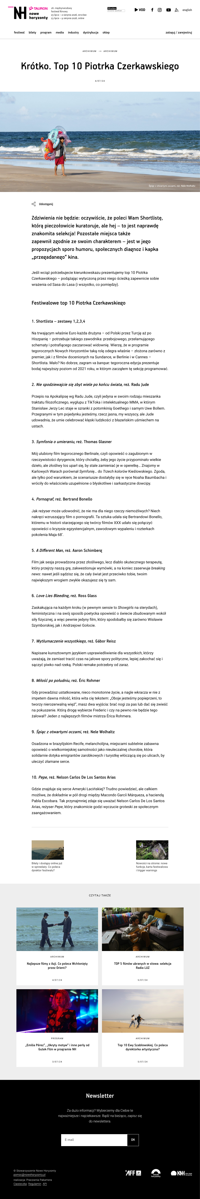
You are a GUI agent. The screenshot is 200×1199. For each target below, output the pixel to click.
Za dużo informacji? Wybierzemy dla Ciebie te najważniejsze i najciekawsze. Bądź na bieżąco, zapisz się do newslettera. (100, 1116)
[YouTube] (168, 12)
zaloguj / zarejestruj (179, 32)
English (187, 10)
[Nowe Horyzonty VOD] (140, 10)
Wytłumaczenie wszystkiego (61, 641)
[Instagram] (159, 12)
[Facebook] (152, 12)
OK (133, 1140)
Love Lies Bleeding (52, 596)
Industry (73, 32)
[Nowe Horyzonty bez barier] (176, 12)
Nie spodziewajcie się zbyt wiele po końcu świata (78, 384)
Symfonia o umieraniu (55, 442)
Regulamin (34, 1184)
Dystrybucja (90, 32)
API (45, 1184)
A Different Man (49, 550)
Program (46, 32)
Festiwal (19, 32)
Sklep (106, 32)
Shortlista (44, 321)
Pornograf (44, 499)
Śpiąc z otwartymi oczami (58, 732)
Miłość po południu (52, 680)
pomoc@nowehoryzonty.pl (29, 1174)
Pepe (42, 777)
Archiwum (89, 51)
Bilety (32, 32)
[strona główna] (52, 13)
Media (60, 32)
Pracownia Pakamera (39, 1180)
